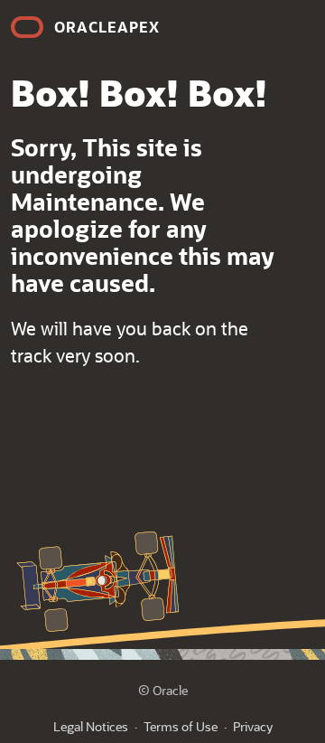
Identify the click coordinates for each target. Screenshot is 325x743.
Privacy (253, 726)
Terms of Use (181, 726)
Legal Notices (90, 726)
